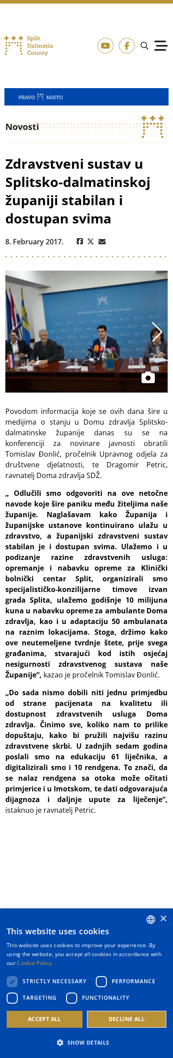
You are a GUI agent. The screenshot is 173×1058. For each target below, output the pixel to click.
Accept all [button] (44, 1019)
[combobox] (150, 919)
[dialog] (86, 983)
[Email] (102, 242)
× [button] (163, 919)
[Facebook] (80, 242)
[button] (86, 1042)
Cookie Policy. (35, 963)
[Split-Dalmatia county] (29, 46)
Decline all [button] (127, 1019)
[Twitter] (90, 242)
